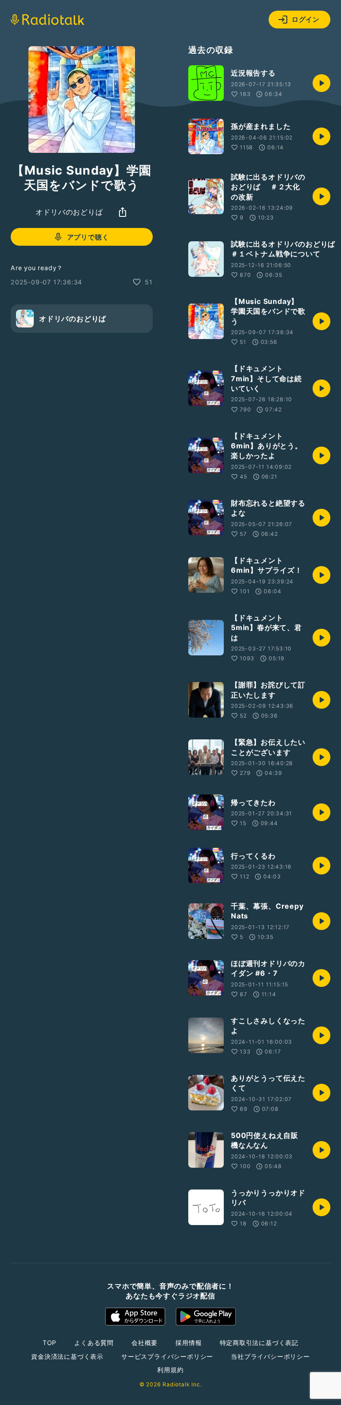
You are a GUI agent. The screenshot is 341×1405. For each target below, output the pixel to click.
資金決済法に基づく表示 (67, 1356)
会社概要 (144, 1342)
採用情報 (188, 1342)
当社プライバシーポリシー (270, 1356)
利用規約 (170, 1369)
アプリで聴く (88, 237)
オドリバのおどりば (69, 212)
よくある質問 (94, 1342)
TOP (49, 1342)
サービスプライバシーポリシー (167, 1356)
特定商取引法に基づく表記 (259, 1342)
